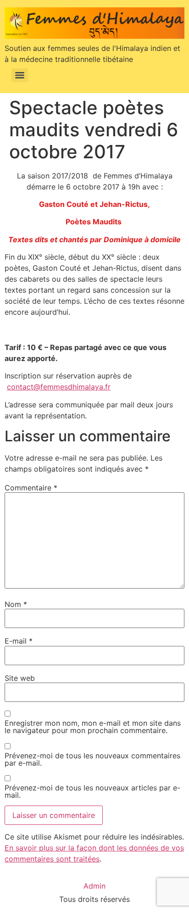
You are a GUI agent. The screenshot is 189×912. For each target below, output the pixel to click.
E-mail (19, 641)
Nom (16, 604)
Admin (94, 885)
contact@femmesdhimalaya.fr (59, 386)
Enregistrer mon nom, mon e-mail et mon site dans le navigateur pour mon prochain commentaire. (93, 726)
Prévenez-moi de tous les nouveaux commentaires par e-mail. (92, 759)
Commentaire (31, 487)
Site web (20, 678)
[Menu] (19, 75)
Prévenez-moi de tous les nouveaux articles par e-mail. (92, 791)
